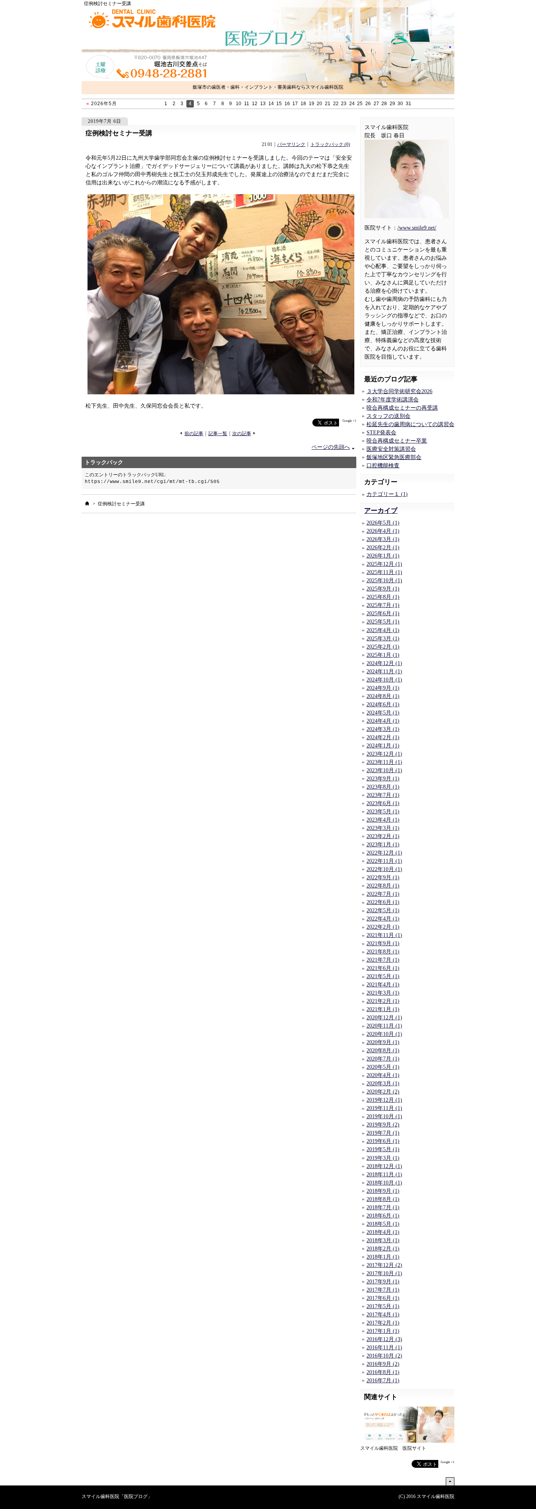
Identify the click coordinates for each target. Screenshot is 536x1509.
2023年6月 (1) (382, 803)
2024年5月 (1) (382, 713)
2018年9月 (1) (382, 1191)
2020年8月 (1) (382, 1050)
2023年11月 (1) (384, 762)
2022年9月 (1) (382, 877)
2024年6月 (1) (382, 704)
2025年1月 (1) (382, 655)
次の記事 (241, 433)
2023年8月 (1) (382, 787)
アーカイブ (380, 510)
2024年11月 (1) (384, 671)
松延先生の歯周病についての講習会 (410, 424)
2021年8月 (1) (382, 952)
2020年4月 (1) (382, 1075)
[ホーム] (87, 503)
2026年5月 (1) (382, 523)
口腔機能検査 (382, 465)
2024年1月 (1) (382, 746)
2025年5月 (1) (382, 622)
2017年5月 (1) (382, 1306)
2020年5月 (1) (382, 1067)
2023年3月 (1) (382, 828)
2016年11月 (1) (384, 1347)
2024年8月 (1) (382, 696)
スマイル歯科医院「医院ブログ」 (117, 1496)
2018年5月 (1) (382, 1224)
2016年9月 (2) (382, 1364)
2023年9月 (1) (382, 779)
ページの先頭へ (331, 447)
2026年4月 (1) (382, 531)
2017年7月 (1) (382, 1290)
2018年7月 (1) (382, 1207)
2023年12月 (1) (384, 754)
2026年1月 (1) (382, 556)
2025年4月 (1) (382, 630)
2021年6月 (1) (382, 968)
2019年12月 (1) (384, 1100)
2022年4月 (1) (382, 919)
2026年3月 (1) (382, 539)
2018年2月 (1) (382, 1249)
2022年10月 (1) (384, 869)
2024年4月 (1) (382, 721)
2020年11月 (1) (384, 1026)
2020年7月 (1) (382, 1059)
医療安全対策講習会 (391, 449)
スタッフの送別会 (388, 416)
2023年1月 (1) (382, 844)
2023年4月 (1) (382, 820)
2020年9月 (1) (382, 1042)
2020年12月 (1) (384, 1018)
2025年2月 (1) (382, 647)
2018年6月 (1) (382, 1216)
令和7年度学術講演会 (392, 400)
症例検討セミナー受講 (119, 133)
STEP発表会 (381, 433)
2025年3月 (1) (382, 639)
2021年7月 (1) (382, 960)
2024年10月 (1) (384, 680)
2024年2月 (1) (382, 737)
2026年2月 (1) (382, 547)
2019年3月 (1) (382, 1158)
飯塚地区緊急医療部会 (393, 457)
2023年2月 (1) (382, 836)
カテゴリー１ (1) (387, 494)
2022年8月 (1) (382, 886)
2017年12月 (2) (384, 1265)
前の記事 (193, 433)
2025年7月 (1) (382, 605)
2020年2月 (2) (382, 1092)
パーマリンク (291, 144)
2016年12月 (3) (384, 1339)
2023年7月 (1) (382, 795)
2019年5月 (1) (382, 1149)
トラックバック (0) (330, 144)
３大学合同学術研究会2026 (399, 391)
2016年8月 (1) (382, 1372)
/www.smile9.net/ (416, 228)
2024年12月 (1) (384, 663)
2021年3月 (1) (382, 993)
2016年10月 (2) (384, 1356)
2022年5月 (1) (382, 910)
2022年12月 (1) (384, 853)
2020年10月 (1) (384, 1034)
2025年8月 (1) (382, 597)
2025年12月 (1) (384, 564)
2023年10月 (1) (384, 770)
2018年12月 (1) (384, 1166)
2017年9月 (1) (382, 1282)
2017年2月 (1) (382, 1323)
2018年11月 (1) (384, 1174)
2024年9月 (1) (382, 688)
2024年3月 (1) (382, 729)
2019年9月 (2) (382, 1125)
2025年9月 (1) (382, 589)
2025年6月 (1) (382, 613)
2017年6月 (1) (382, 1298)
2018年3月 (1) (382, 1240)
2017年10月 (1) (384, 1273)
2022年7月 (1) (382, 894)
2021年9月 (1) (382, 943)
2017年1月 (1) (382, 1331)
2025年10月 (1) (384, 580)
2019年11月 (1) (384, 1108)
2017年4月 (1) (382, 1315)
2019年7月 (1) (382, 1133)
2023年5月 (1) (382, 812)
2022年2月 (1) (382, 927)
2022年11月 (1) (384, 861)
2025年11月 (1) (384, 572)
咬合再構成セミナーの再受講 (402, 408)
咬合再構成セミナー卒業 (396, 441)
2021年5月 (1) (382, 976)
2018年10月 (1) (384, 1183)
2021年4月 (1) (382, 985)
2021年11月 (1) (384, 935)
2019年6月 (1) (382, 1141)
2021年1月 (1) (382, 1009)
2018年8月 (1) (382, 1199)
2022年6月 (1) (382, 902)
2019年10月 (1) (384, 1116)
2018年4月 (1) (382, 1232)
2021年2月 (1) (382, 1001)
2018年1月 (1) (382, 1257)
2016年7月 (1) (382, 1380)
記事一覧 (217, 433)
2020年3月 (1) (382, 1083)
